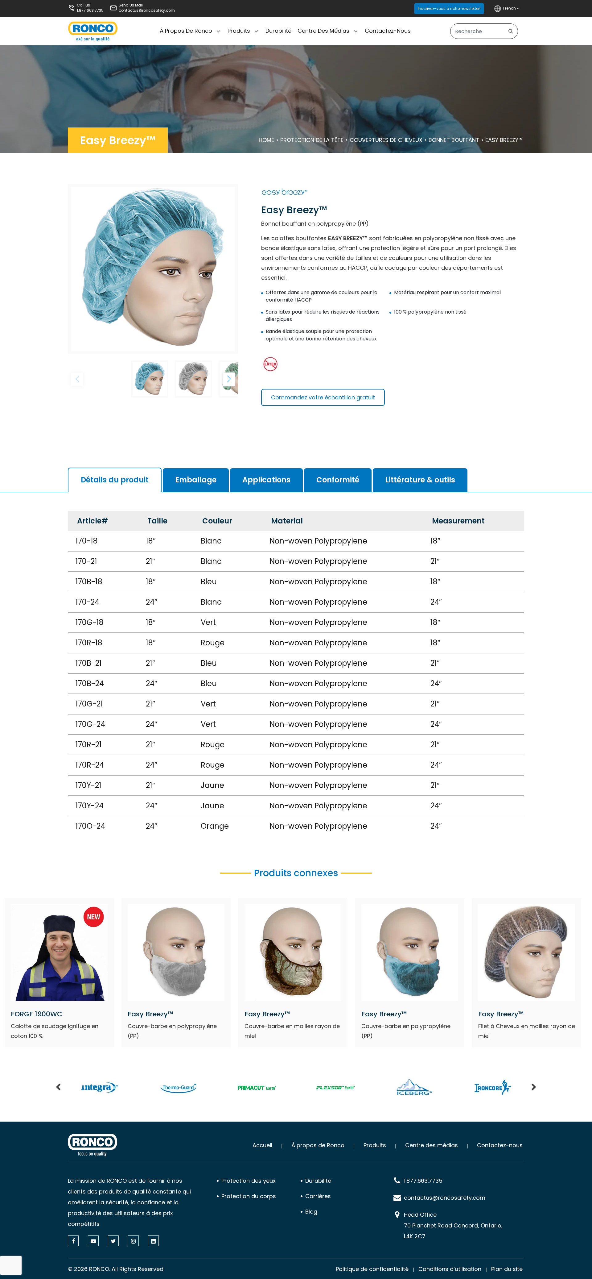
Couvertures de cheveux (386, 140)
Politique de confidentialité (372, 1269)
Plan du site (507, 1269)
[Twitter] (113, 1240)
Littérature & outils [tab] (420, 480)
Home (266, 140)
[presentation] (58, 1087)
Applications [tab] (266, 480)
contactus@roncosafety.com (147, 10)
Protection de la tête (311, 140)
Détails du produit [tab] (115, 480)
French (510, 8)
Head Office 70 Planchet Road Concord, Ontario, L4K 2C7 (453, 1225)
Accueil (262, 1145)
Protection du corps (248, 1196)
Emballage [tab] (195, 480)
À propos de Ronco (186, 31)
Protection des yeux (248, 1181)
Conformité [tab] (337, 480)
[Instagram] (133, 1240)
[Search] (510, 31)
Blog (311, 1211)
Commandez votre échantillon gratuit (323, 397)
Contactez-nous (388, 31)
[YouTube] (93, 1240)
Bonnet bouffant (454, 140)
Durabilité (278, 31)
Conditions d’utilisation (449, 1269)
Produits (239, 31)
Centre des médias (323, 31)
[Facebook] (73, 1240)
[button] (229, 379)
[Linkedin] (153, 1240)
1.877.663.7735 (90, 10)
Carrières (318, 1196)
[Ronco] (92, 1145)
